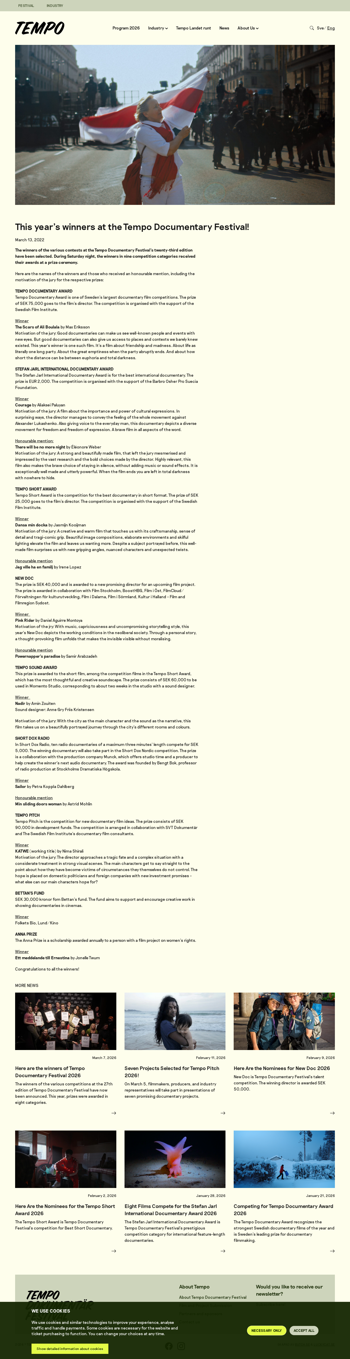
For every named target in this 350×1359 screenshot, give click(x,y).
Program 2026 (126, 27)
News (224, 27)
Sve (320, 27)
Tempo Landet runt (193, 27)
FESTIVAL (26, 5)
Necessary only (266, 1330)
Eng (331, 27)
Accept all (304, 1330)
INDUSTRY (55, 5)
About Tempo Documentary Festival (212, 1297)
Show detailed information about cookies (70, 1348)
